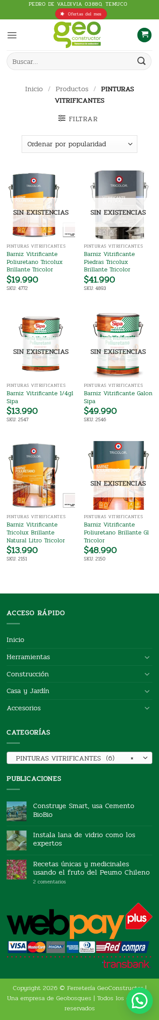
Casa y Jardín (28, 690)
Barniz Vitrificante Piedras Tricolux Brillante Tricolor (109, 262)
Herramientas (28, 656)
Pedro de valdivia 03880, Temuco (78, 4)
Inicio (34, 88)
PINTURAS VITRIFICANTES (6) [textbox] (74, 758)
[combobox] (79, 758)
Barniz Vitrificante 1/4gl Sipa (40, 397)
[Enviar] (142, 61)
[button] (12, 35)
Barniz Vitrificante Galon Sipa (118, 397)
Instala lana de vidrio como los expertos (84, 839)
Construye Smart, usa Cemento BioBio (83, 809)
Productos (72, 88)
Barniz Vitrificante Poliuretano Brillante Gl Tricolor (116, 532)
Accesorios (24, 707)
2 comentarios (63, 882)
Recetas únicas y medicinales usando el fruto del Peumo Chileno (91, 868)
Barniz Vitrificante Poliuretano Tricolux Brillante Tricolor (35, 262)
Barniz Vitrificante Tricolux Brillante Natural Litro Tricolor (36, 532)
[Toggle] (147, 657)
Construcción (28, 673)
